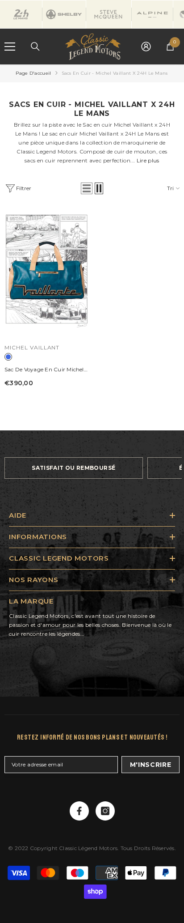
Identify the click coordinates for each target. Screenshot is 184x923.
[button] (86, 188)
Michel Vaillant (31, 347)
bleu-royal (8, 357)
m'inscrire (150, 765)
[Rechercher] (35, 46)
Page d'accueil (33, 73)
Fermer (176, 64)
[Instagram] (105, 811)
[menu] (9, 46)
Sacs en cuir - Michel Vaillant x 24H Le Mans (115, 73)
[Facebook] (79, 811)
